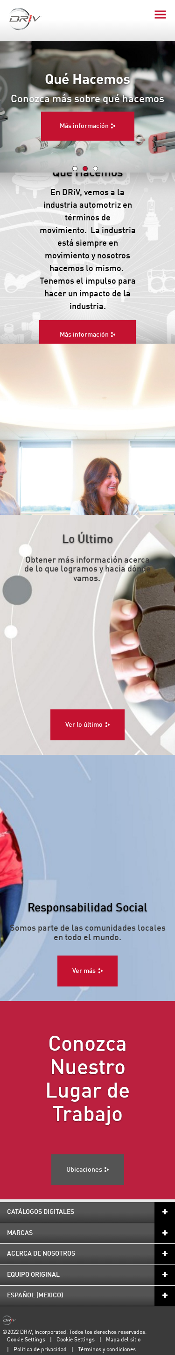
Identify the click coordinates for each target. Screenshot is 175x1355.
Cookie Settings (26, 1340)
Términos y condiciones (107, 1350)
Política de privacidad (40, 1350)
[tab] (74, 168)
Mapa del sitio (123, 1340)
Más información (84, 126)
